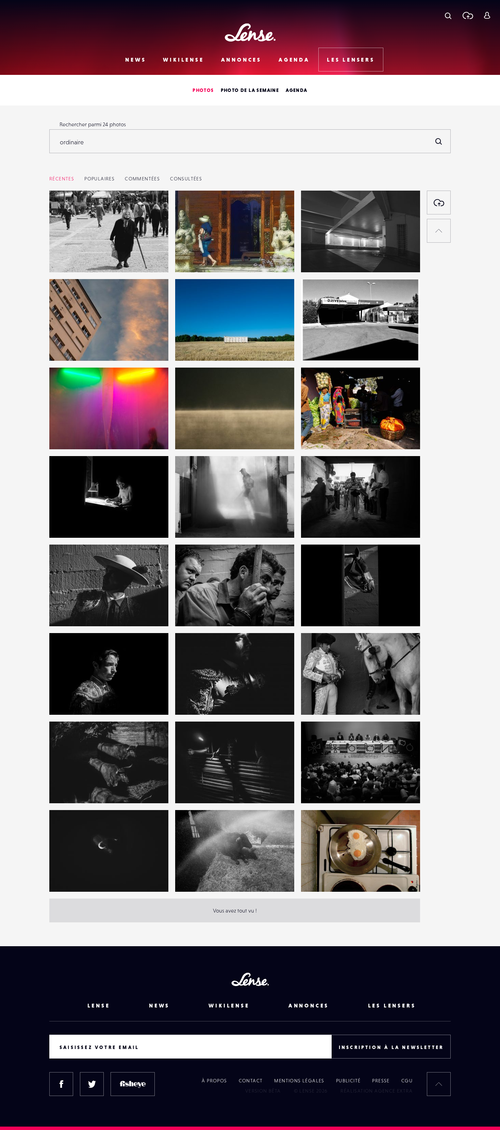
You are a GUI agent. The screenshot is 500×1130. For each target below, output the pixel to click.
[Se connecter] (487, 15)
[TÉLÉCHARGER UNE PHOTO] (439, 202)
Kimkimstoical (72, 435)
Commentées (142, 178)
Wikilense (183, 59)
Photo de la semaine (250, 90)
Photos (203, 90)
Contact (251, 1080)
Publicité (348, 1080)
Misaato (317, 258)
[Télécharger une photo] (467, 15)
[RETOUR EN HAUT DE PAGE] (439, 231)
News (135, 59)
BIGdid (316, 878)
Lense (98, 1005)
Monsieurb (195, 347)
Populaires (99, 178)
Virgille (64, 347)
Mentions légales (299, 1080)
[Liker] (153, 209)
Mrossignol (69, 524)
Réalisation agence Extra (376, 1091)
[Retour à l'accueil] (250, 32)
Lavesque (193, 258)
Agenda (294, 59)
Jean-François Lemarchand (339, 435)
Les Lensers (351, 59)
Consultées (186, 178)
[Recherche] (448, 15)
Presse (380, 1080)
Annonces (241, 59)
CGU (407, 1080)
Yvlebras (192, 435)
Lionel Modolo (325, 347)
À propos (214, 1080)
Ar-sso (63, 258)
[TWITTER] (92, 1084)
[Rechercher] (439, 141)
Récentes (61, 178)
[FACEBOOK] (61, 1084)
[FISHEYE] (133, 1084)
